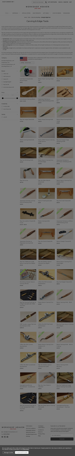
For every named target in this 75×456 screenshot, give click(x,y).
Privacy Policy (25, 449)
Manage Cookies (8, 452)
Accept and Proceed (21, 452)
